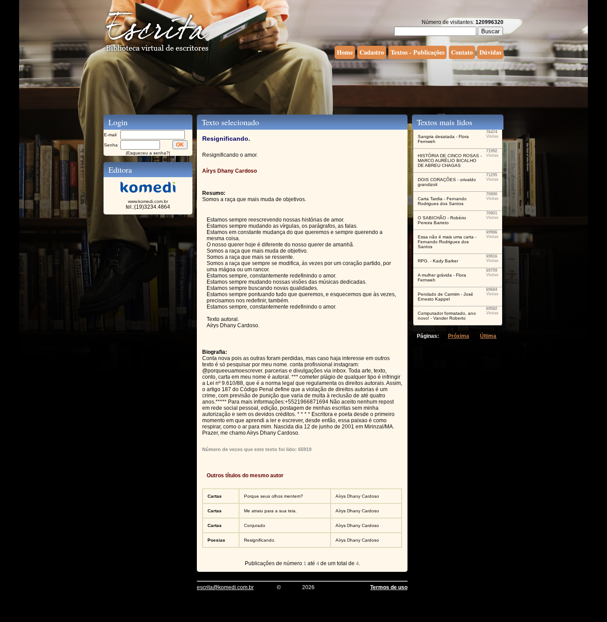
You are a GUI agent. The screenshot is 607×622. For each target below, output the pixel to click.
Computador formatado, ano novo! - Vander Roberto (447, 316)
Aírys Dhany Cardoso (357, 496)
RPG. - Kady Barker (438, 260)
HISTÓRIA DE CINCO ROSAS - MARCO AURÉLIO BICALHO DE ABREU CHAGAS (450, 160)
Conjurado (254, 525)
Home (345, 52)
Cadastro (371, 52)
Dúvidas (490, 52)
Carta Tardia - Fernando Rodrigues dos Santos (442, 201)
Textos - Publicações (417, 52)
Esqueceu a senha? (148, 153)
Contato (462, 52)
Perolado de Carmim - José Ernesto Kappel (445, 296)
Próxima (458, 336)
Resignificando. (260, 540)
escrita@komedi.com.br (225, 587)
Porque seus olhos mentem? (273, 496)
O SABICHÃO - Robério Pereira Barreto (442, 220)
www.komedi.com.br (148, 201)
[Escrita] (157, 51)
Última (488, 336)
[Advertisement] (303, 86)
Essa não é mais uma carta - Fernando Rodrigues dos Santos (447, 241)
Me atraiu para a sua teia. (270, 510)
